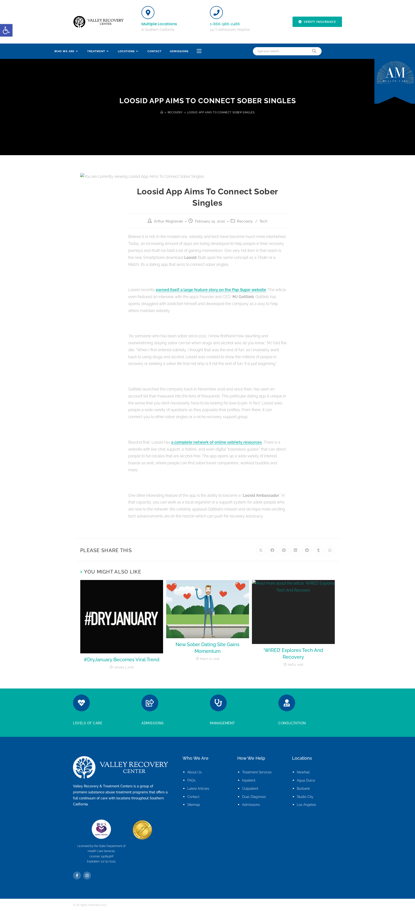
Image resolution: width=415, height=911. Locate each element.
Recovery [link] (245, 221)
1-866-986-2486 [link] (225, 24)
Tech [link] (263, 221)
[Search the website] (287, 51)
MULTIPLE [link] (85, 717)
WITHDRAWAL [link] (227, 717)
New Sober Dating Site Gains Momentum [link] (207, 648)
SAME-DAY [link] (153, 717)
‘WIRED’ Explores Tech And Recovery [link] (293, 653)
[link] (6, 30)
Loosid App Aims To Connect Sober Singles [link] (221, 112)
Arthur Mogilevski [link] (168, 221)
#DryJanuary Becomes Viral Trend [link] (121, 660)
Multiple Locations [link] (159, 24)
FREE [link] (284, 717)
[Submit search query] (314, 51)
